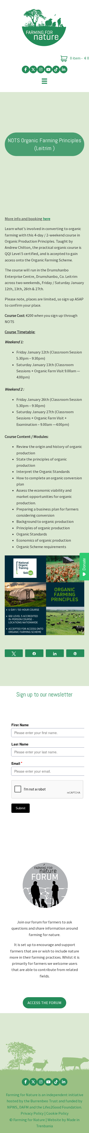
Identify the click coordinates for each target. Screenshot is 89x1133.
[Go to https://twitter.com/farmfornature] (33, 69)
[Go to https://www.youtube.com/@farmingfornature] (48, 69)
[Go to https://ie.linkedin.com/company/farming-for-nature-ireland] (63, 69)
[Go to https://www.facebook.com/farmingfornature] (25, 69)
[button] (44, 1002)
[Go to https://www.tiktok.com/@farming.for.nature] (56, 69)
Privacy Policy (32, 1113)
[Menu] (44, 80)
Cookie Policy (57, 1113)
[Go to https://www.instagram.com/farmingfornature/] (41, 69)
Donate (84, 564)
